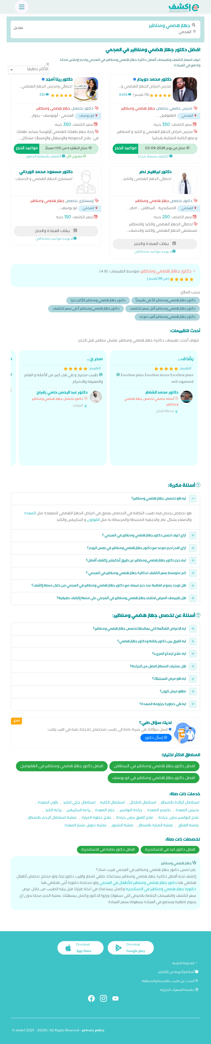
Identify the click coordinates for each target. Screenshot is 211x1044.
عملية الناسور (123, 826)
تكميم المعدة (159, 811)
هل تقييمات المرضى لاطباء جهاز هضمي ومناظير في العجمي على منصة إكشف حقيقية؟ (121, 598)
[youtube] (117, 999)
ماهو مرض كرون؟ (173, 692)
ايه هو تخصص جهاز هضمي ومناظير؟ (159, 499)
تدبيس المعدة (187, 811)
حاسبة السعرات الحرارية (177, 990)
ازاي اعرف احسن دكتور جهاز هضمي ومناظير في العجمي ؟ (144, 536)
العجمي (102, 29)
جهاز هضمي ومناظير (138, 109)
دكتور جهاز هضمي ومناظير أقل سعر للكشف (163, 309)
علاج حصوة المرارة (97, 818)
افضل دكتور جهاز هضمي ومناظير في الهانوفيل (61, 766)
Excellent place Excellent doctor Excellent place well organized (156, 385)
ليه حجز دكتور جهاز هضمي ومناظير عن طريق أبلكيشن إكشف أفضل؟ (136, 561)
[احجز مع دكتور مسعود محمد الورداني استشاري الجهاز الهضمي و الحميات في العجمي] (86, 182)
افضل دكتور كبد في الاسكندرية (170, 850)
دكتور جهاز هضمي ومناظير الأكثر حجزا (98, 301)
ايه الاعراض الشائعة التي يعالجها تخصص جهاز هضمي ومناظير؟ (139, 629)
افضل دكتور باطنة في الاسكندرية (108, 850)
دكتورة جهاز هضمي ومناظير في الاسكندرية (161, 890)
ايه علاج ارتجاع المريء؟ (169, 654)
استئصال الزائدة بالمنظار (180, 803)
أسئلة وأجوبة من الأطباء (176, 972)
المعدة (30, 514)
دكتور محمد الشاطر (161, 393)
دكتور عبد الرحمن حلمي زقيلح (62, 393)
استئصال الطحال (142, 803)
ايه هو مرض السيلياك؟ (169, 679)
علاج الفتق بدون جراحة (135, 818)
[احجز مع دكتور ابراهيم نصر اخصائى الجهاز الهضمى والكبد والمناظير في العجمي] (185, 182)
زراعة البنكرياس (78, 811)
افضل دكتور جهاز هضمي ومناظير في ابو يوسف (153, 778)
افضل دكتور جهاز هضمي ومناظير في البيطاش (154, 766)
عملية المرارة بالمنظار (155, 826)
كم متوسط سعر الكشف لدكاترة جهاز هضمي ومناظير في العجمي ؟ (136, 573)
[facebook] (93, 999)
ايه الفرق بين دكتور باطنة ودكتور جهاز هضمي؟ (151, 642)
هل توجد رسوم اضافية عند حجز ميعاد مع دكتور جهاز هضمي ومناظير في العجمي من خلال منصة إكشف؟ (109, 586)
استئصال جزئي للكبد (79, 803)
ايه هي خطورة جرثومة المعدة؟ (163, 704)
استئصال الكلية (112, 803)
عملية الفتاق (188, 826)
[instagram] (105, 999)
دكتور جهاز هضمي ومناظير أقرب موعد (167, 317)
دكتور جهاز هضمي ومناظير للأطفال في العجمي (138, 883)
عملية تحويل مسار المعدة (86, 826)
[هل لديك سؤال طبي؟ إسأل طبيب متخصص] (185, 733)
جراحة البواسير (131, 811)
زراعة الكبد (53, 811)
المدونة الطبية (183, 963)
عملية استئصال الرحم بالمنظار (52, 818)
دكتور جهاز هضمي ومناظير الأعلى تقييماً (166, 301)
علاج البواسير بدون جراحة (178, 818)
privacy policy (93, 1031)
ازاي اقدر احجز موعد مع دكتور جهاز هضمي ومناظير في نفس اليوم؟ (136, 548)
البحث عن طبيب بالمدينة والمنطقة (168, 981)
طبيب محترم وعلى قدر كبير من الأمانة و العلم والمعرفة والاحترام (63, 382)
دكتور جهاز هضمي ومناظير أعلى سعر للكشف (86, 309)
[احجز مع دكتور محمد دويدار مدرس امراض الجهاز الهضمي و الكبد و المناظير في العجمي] (185, 89)
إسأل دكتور (154, 738)
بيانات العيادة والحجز (152, 244)
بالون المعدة (48, 803)
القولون (93, 520)
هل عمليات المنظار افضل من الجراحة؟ (158, 667)
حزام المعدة (105, 811)
